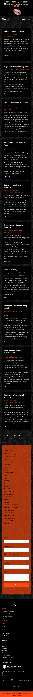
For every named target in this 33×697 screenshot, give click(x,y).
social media (7, 311)
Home (4, 644)
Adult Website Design (10, 454)
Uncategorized (8, 494)
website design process (10, 356)
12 (23, 436)
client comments (9, 459)
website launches (9, 515)
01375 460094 (11, 2)
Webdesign (25, 693)
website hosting (8, 513)
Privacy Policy (6, 655)
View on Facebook (22, 680)
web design (7, 499)
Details (6, 58)
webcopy (6, 502)
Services (4, 648)
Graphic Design (8, 473)
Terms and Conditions (8, 657)
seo (5, 273)
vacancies (7, 497)
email (5, 467)
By (16, 34)
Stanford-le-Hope (9, 491)
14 (11, 438)
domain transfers (9, 462)
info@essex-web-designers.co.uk (17, 4)
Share (29, 680)
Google (6, 470)
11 (19, 436)
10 (15, 436)
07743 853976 (24, 2)
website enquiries (9, 108)
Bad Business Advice (10, 456)
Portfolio (4, 650)
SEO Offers (7, 34)
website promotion (9, 518)
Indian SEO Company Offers (15, 31)
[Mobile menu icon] (3, 12)
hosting (6, 475)
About (3, 646)
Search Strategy (10, 270)
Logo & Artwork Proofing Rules (16, 66)
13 (28, 436)
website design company (11, 190)
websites (6, 523)
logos (5, 69)
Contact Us (5, 653)
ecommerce (7, 230)
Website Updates (9, 521)
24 (19, 438)
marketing (7, 481)
